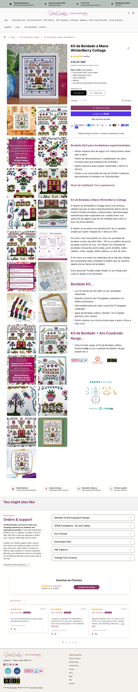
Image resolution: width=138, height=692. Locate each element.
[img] (15, 609)
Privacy (71, 669)
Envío (84, 65)
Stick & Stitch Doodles (98, 20)
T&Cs (71, 673)
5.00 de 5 (57, 586)
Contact (72, 683)
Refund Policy (74, 662)
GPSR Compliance (75, 655)
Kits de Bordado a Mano (30, 37)
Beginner (83, 20)
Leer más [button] (55, 626)
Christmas (74, 20)
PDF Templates (62, 20)
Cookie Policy (73, 665)
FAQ (70, 680)
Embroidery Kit (78, 93)
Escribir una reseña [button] (86, 587)
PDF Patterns (49, 20)
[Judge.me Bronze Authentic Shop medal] (102, 391)
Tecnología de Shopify (36, 687)
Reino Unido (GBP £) (23, 660)
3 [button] (69, 642)
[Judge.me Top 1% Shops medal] (113, 391)
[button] (76, 56)
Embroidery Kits (19, 20)
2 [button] (66, 642)
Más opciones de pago (101, 119)
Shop (13, 37)
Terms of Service (75, 658)
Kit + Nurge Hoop (96, 93)
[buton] (8, 660)
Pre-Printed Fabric (34, 20)
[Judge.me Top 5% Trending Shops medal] (91, 399)
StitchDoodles (12, 687)
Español (8, 660)
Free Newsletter (31, 27)
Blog (70, 676)
